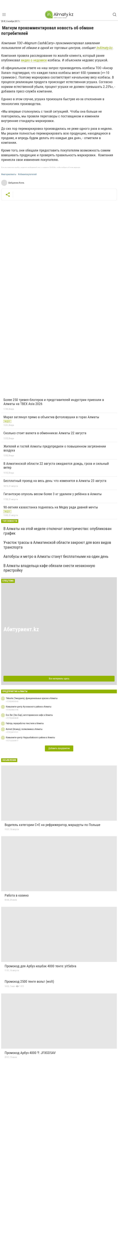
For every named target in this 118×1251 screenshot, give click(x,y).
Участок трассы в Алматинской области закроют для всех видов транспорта (57, 544)
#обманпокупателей (27, 174)
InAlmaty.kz (104, 48)
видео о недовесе (34, 60)
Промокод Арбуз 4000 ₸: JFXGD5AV (30, 1053)
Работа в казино (17, 895)
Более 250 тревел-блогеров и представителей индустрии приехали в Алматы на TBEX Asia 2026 (53, 402)
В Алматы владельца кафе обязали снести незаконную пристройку (49, 568)
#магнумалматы (8, 174)
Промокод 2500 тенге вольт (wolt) (29, 982)
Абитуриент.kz (21, 629)
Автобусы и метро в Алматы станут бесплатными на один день (55, 556)
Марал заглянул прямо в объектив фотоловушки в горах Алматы (51, 417)
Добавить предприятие (59, 748)
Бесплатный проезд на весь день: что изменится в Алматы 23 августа (54, 481)
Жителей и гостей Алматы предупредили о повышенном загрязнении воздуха (54, 448)
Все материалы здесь (59, 678)
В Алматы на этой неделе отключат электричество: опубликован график (57, 531)
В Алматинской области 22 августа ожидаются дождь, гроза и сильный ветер (56, 466)
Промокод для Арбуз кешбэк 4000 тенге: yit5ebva (40, 966)
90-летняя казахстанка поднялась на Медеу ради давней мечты (50, 507)
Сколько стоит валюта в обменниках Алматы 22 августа (44, 433)
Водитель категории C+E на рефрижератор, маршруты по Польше (52, 825)
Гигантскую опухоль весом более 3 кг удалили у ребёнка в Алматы (52, 494)
